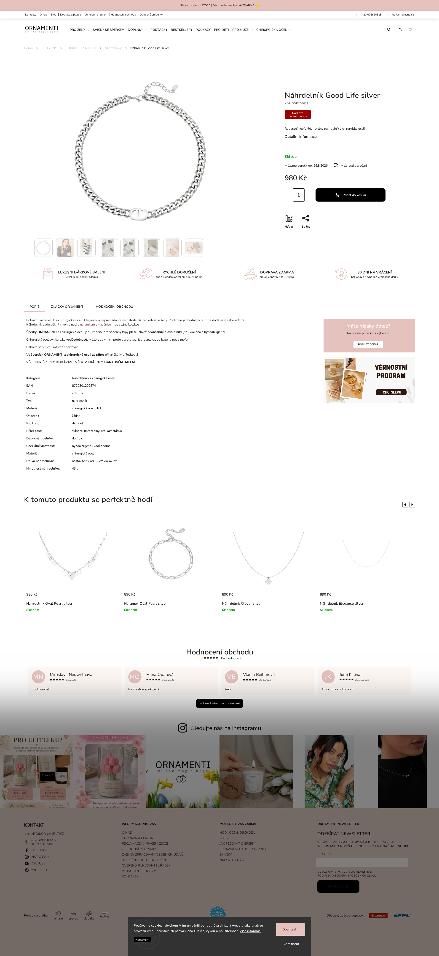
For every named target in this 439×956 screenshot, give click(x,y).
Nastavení (142, 940)
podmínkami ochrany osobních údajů (346, 875)
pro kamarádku (111, 431)
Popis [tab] (35, 307)
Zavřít (377, 235)
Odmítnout (291, 944)
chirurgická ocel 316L (87, 408)
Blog (53, 14)
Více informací (250, 931)
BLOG (224, 838)
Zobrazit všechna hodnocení (220, 703)
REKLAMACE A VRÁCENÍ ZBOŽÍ (145, 843)
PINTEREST (39, 870)
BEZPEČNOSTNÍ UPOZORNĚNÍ (144, 860)
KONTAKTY (30, 14)
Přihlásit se (338, 886)
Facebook (39, 850)
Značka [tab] (67, 307)
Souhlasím (291, 929)
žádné (76, 416)
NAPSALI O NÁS (232, 860)
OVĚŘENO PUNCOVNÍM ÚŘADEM (146, 865)
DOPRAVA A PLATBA (70, 14)
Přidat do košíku (354, 195)
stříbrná (77, 393)
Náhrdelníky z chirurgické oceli (93, 378)
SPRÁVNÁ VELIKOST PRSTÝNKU (243, 849)
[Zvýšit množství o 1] (309, 195)
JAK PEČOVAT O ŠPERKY (238, 843)
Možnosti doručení (354, 165)
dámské (77, 423)
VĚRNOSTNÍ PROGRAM (96, 14)
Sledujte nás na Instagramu (226, 728)
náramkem (87, 324)
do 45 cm (78, 438)
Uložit (295, 235)
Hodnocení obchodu (123, 14)
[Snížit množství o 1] (288, 195)
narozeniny (91, 431)
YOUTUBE (38, 863)
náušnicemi (106, 324)
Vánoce (77, 431)
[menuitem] (81, 29)
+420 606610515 (43, 840)
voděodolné (102, 446)
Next (413, 504)
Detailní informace (301, 136)
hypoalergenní (82, 446)
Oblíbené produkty (151, 14)
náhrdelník (79, 401)
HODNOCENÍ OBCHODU (238, 832)
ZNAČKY (226, 854)
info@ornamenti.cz (47, 834)
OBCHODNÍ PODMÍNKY (139, 849)
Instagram (40, 857)
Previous (404, 504)
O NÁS (43, 14)
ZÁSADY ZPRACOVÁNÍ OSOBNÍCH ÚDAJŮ (153, 854)
